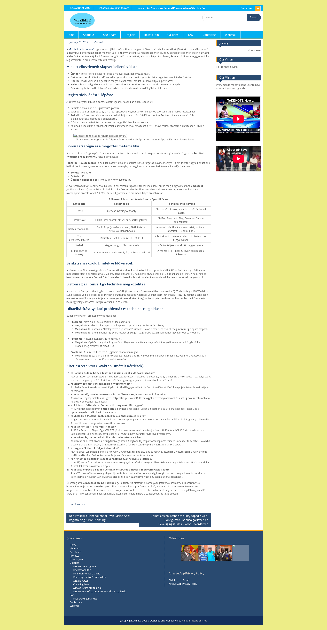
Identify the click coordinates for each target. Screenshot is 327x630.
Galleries (172, 35)
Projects (130, 35)
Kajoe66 (98, 42)
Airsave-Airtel (80, 580)
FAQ (190, 35)
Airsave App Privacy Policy (183, 583)
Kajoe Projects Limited (194, 620)
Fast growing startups (85, 598)
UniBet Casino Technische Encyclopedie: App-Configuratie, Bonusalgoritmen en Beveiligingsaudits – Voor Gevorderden (179, 520)
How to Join (151, 35)
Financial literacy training (86, 573)
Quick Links (246, 8)
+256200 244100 (80, 8)
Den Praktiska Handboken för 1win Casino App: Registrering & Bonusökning (99, 518)
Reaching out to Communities (89, 577)
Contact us (209, 35)
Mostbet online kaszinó (81, 49)
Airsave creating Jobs (84, 566)
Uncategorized (77, 504)
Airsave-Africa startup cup (87, 587)
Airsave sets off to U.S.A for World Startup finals (99, 591)
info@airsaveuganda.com (114, 8)
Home (70, 35)
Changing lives (81, 584)
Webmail (230, 35)
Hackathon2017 (82, 570)
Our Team (109, 35)
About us (89, 35)
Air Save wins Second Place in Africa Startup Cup (176, 8)
